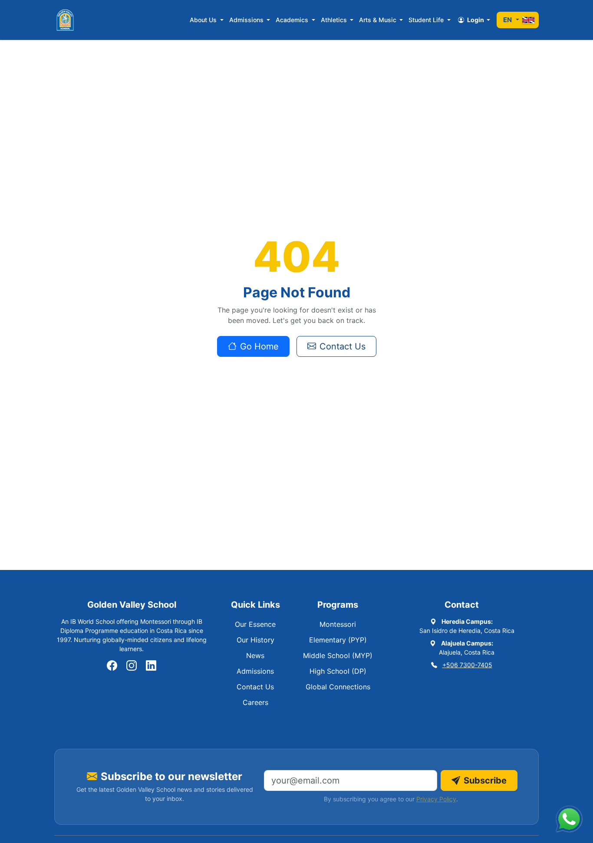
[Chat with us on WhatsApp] (569, 819)
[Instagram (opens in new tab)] (131, 666)
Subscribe (485, 780)
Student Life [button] (427, 19)
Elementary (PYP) (338, 640)
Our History (255, 640)
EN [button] (508, 20)
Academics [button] (293, 19)
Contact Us (343, 346)
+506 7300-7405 (467, 664)
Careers (255, 702)
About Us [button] (204, 19)
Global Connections (338, 686)
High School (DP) (338, 671)
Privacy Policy (436, 799)
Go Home (259, 346)
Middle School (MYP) (337, 655)
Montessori (338, 624)
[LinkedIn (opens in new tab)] (151, 666)
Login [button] (475, 19)
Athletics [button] (335, 19)
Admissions (255, 671)
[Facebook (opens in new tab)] (112, 666)
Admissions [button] (247, 19)
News (255, 655)
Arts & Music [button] (378, 19)
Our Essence (255, 624)
